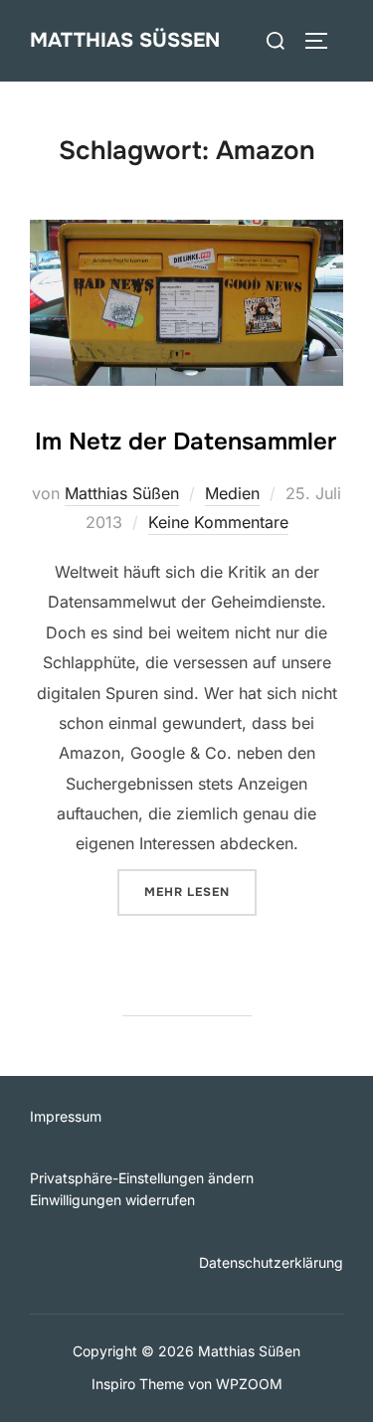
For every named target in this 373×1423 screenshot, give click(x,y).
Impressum (65, 1116)
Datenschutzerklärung (271, 1262)
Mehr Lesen (200, 891)
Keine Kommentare (218, 522)
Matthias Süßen (125, 40)
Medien (232, 493)
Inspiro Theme (138, 1383)
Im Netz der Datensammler (185, 441)
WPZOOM (249, 1383)
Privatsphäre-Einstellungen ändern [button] (142, 1177)
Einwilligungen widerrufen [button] (112, 1199)
